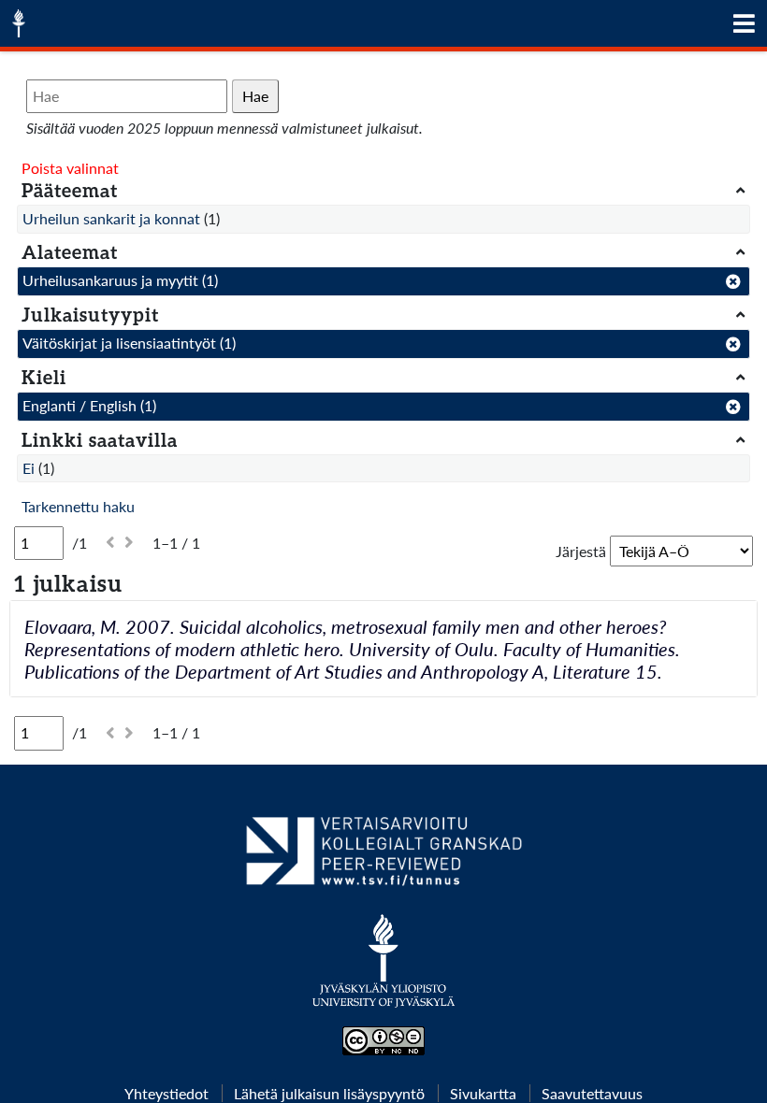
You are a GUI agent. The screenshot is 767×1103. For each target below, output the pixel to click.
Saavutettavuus (592, 1093)
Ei (28, 468)
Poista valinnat (70, 168)
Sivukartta (483, 1093)
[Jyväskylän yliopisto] (384, 970)
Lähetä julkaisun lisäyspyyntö (329, 1093)
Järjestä (581, 551)
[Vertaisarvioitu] (383, 858)
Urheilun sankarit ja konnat (111, 218)
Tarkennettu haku (78, 506)
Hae (255, 96)
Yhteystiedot (166, 1093)
